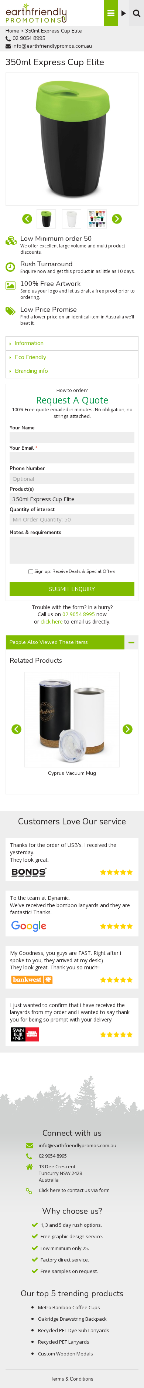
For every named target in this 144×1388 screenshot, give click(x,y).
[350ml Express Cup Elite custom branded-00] (46, 219)
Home (12, 30)
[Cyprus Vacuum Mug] (72, 719)
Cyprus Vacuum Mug (72, 773)
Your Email (22, 448)
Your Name (22, 428)
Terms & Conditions (72, 1379)
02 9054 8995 (29, 38)
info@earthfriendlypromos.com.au (52, 46)
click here (52, 621)
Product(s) (22, 489)
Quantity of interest (32, 509)
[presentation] (27, 219)
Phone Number (27, 468)
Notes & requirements (35, 532)
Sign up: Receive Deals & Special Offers (75, 571)
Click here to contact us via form (74, 1190)
